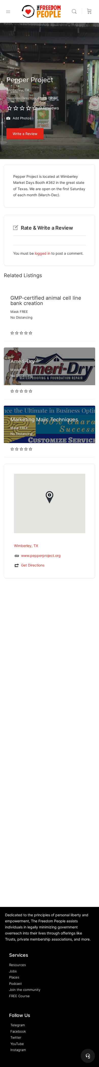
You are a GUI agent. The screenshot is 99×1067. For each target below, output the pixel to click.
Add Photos (21, 118)
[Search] (75, 11)
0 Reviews (49, 108)
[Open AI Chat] (88, 1056)
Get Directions (32, 565)
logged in (42, 253)
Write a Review (25, 134)
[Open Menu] (8, 11)
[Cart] (89, 11)
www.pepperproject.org (41, 555)
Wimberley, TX (17, 90)
